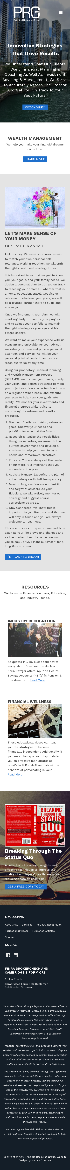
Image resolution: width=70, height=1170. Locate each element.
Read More (37, 680)
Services (27, 924)
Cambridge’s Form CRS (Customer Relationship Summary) (26, 985)
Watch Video (35, 107)
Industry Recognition (49, 924)
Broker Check (13, 979)
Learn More (35, 159)
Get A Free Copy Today (25, 886)
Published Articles (43, 930)
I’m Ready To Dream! (23, 556)
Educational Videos (16, 930)
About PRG (11, 924)
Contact (10, 937)
